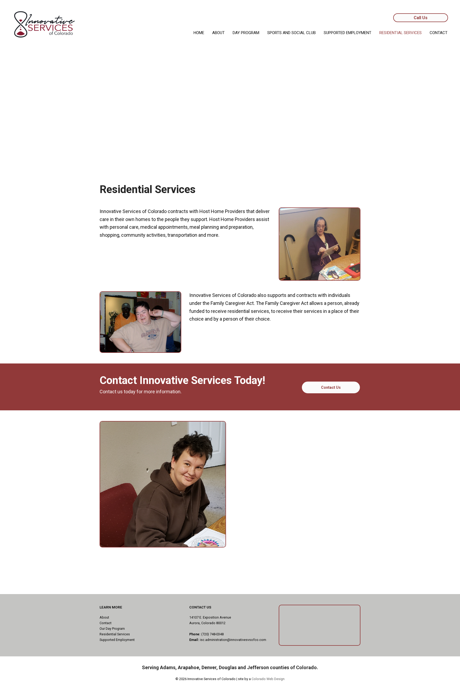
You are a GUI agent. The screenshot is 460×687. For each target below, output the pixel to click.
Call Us (421, 17)
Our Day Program (112, 629)
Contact (106, 623)
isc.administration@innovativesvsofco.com (233, 640)
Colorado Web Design (268, 679)
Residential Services (115, 634)
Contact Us (331, 387)
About (104, 617)
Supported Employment (117, 640)
